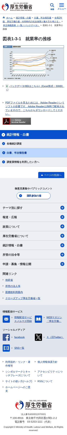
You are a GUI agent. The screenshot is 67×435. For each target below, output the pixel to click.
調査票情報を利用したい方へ (23, 161)
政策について (11, 226)
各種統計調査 (14, 143)
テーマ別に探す (13, 207)
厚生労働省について (15, 236)
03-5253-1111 (35, 421)
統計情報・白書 (13, 245)
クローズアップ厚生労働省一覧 (22, 298)
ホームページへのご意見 (17, 389)
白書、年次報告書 (17, 152)
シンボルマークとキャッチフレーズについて (17, 373)
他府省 (9, 280)
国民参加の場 (34, 195)
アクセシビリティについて (50, 373)
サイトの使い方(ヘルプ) (18, 381)
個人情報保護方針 (48, 361)
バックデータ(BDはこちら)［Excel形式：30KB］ (36, 86)
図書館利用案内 (14, 292)
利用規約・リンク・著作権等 (17, 363)
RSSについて (45, 381)
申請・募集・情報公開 (17, 264)
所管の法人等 (12, 286)
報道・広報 (10, 217)
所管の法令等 (11, 254)
